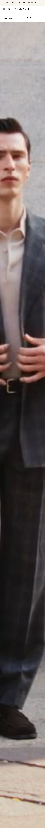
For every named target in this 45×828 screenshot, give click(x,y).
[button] (3, 9)
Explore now (32, 18)
